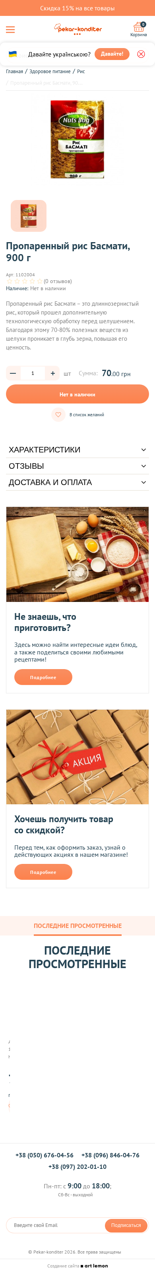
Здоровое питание (50, 71)
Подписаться (126, 1225)
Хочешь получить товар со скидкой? (63, 824)
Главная (14, 71)
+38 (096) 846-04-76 (110, 1155)
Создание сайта (64, 1266)
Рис (81, 71)
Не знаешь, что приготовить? (45, 622)
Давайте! (112, 53)
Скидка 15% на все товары (77, 8)
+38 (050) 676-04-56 (44, 1155)
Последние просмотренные (78, 926)
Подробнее (43, 677)
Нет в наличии (77, 394)
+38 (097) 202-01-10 (77, 1166)
